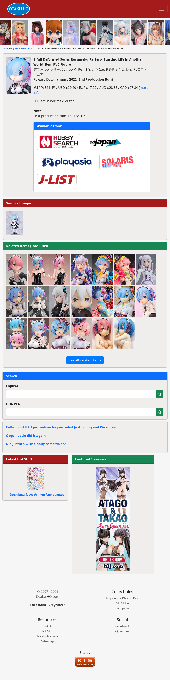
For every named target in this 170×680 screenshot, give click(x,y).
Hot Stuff (48, 631)
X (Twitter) (122, 631)
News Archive (47, 636)
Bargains (122, 608)
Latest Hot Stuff (19, 459)
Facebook (122, 626)
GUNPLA (13, 404)
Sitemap (47, 641)
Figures (12, 386)
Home (5, 48)
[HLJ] (113, 518)
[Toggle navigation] (162, 9)
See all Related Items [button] (85, 360)
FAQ (48, 626)
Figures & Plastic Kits (21, 48)
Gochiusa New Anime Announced (37, 494)
